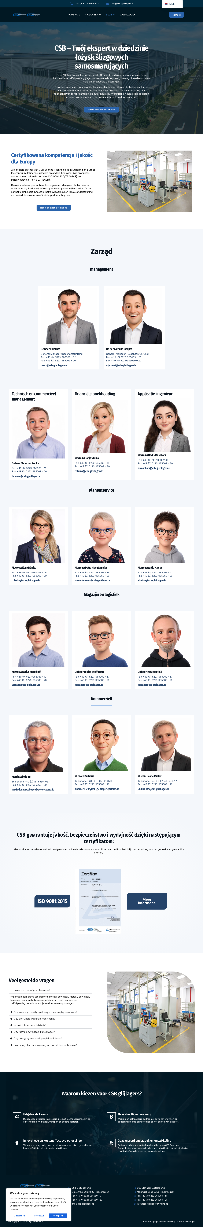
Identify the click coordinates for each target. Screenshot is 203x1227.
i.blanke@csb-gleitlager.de (26, 580)
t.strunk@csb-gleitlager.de (89, 471)
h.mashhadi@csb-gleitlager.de (154, 468)
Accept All (58, 1215)
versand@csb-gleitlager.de (26, 684)
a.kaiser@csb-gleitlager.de (152, 580)
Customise (19, 1215)
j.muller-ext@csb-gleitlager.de (153, 789)
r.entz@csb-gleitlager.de (54, 365)
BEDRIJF (110, 14)
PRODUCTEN (91, 14)
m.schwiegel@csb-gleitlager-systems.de (33, 789)
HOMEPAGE (74, 14)
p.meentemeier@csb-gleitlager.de (92, 580)
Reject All (39, 1215)
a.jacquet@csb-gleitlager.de (121, 365)
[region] (38, 1204)
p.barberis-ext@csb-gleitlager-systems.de (97, 789)
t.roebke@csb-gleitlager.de (26, 476)
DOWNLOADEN (127, 14)
